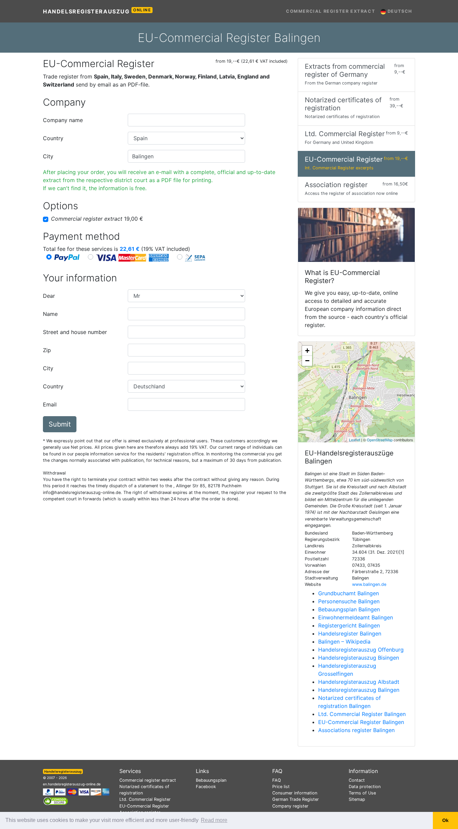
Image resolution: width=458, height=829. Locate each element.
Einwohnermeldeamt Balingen (355, 617)
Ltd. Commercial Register (145, 799)
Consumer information (294, 792)
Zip (47, 350)
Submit (60, 424)
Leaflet (354, 439)
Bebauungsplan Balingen (349, 609)
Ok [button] (445, 820)
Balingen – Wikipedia (344, 641)
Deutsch (399, 11)
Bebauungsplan (211, 780)
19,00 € (97, 218)
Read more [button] (214, 820)
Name (50, 314)
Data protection (365, 786)
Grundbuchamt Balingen (348, 593)
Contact (357, 780)
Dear (49, 295)
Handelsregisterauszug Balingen (358, 689)
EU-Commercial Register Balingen (361, 722)
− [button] (307, 360)
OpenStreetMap (380, 439)
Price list (281, 786)
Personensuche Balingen (349, 601)
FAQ (276, 780)
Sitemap (357, 799)
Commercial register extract (330, 11)
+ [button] (307, 350)
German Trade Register (295, 799)
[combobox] (186, 120)
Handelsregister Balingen (349, 633)
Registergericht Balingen (349, 625)
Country (53, 138)
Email (50, 404)
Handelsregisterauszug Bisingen (358, 657)
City (48, 156)
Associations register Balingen (356, 730)
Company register (290, 806)
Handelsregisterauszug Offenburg (361, 649)
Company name (63, 120)
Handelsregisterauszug (97, 11)
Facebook (206, 786)
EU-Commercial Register (144, 806)
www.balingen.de (369, 584)
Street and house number (75, 332)
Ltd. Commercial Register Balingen (362, 714)
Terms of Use (362, 792)
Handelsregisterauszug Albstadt (358, 681)
